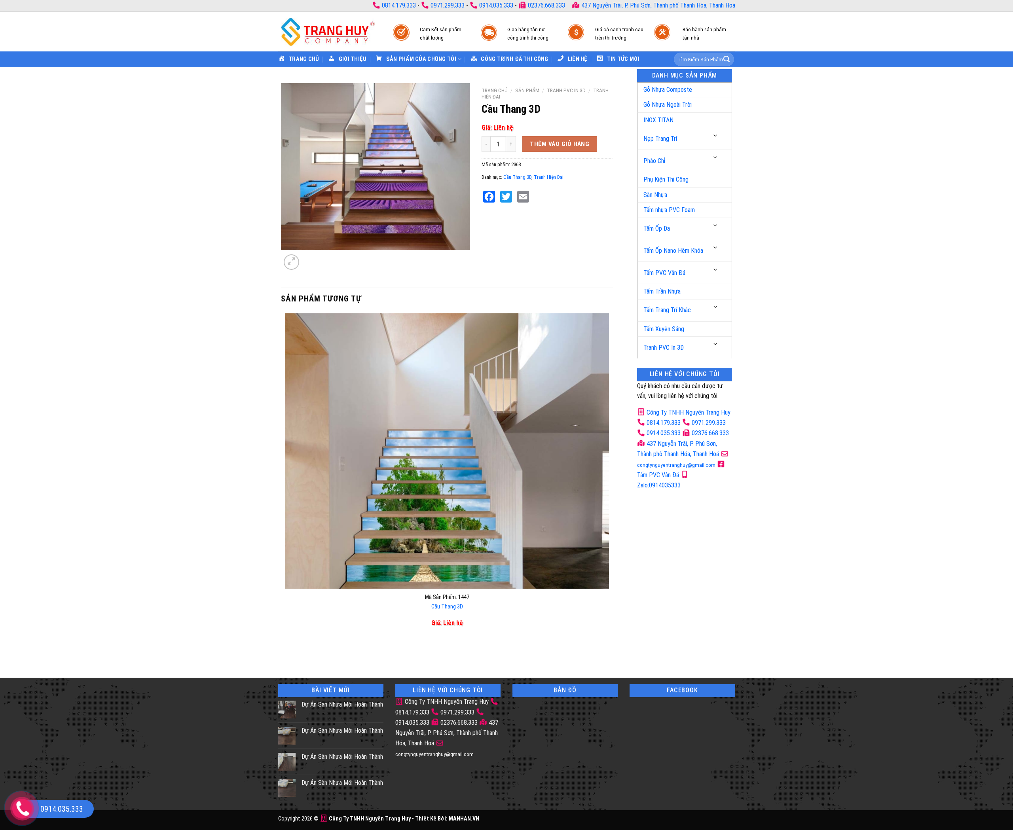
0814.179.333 (399, 5)
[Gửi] (726, 59)
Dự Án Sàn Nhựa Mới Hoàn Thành (342, 704)
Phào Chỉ (654, 161)
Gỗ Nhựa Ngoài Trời (667, 104)
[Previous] (286, 651)
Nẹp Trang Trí (660, 138)
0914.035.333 (496, 5)
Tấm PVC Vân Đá (664, 273)
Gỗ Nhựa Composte (667, 89)
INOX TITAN (658, 120)
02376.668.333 (546, 5)
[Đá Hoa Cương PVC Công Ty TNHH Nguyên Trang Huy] (327, 31)
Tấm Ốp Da (656, 228)
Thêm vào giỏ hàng (559, 144)
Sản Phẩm (527, 90)
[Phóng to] (291, 262)
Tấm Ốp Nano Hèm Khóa (673, 250)
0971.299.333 (448, 5)
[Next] (310, 257)
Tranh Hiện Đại (548, 177)
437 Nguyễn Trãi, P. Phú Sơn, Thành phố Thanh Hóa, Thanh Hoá (657, 5)
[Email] (523, 197)
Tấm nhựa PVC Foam (669, 210)
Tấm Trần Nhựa (662, 291)
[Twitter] (506, 197)
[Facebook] (489, 197)
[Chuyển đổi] (716, 136)
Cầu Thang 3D (517, 177)
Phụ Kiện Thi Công (666, 179)
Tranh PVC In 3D (663, 347)
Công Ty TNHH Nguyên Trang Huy (687, 412)
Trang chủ (495, 90)
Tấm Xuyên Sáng (663, 329)
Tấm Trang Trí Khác (667, 310)
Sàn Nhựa (655, 195)
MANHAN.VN (464, 818)
